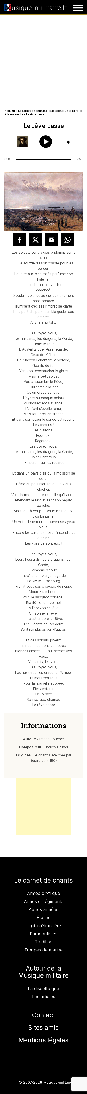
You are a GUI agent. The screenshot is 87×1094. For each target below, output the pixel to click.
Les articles (43, 996)
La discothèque (43, 988)
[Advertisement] (43, 60)
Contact (43, 1015)
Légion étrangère (43, 925)
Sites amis (43, 1027)
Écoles (43, 917)
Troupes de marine (43, 950)
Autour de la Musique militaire (43, 971)
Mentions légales (43, 1040)
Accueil (9, 110)
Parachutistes (43, 933)
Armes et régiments (43, 901)
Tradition (55, 110)
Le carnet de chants (32, 110)
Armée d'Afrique (43, 893)
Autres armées (43, 909)
